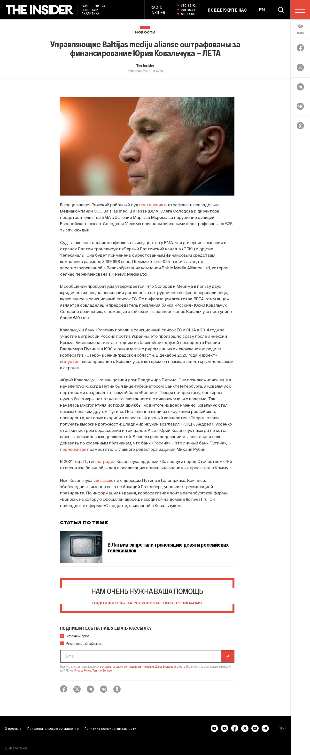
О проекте (13, 728)
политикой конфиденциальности (165, 666)
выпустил (69, 361)
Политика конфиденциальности (111, 728)
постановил (151, 204)
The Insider (145, 65)
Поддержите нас (227, 10)
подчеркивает (74, 449)
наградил (106, 461)
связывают (104, 480)
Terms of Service (102, 670)
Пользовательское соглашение (53, 728)
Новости (145, 32)
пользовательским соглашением (120, 666)
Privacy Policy (82, 670)
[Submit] (227, 656)
